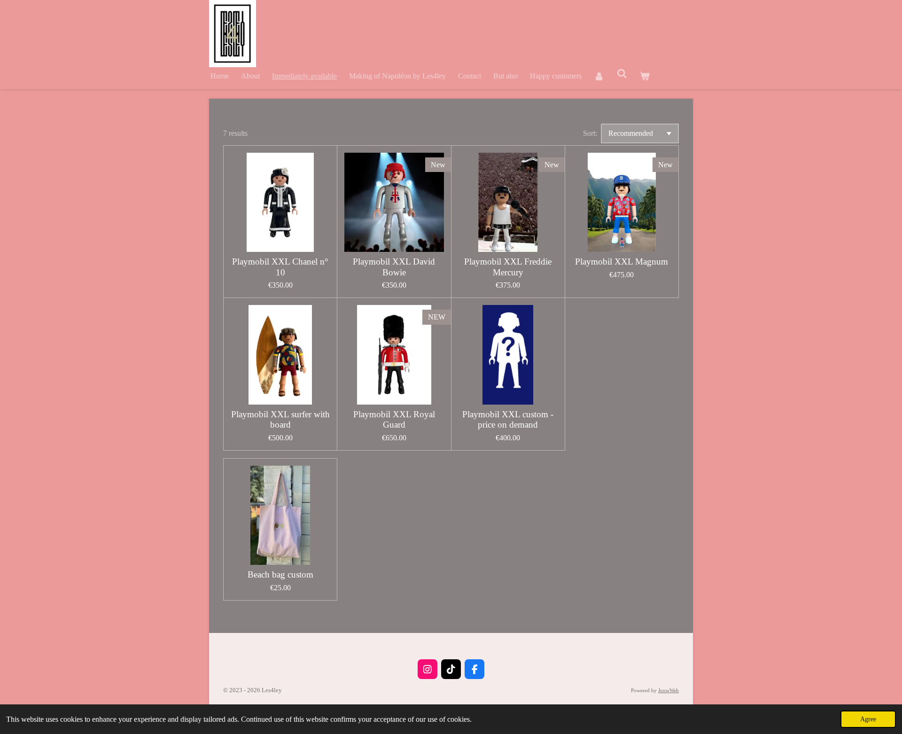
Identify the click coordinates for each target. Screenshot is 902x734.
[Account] (599, 76)
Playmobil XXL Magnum (621, 261)
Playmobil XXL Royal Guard (394, 419)
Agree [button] (868, 719)
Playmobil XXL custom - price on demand (507, 419)
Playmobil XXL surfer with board (280, 419)
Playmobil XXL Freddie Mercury (508, 267)
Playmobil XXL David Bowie (394, 267)
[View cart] (644, 76)
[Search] (621, 73)
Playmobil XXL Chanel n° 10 (280, 267)
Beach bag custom (280, 574)
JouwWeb (668, 690)
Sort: (590, 133)
